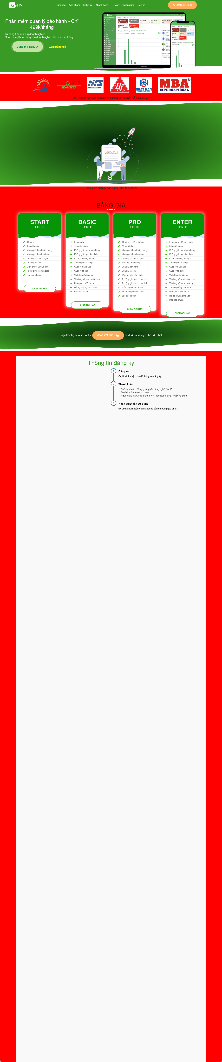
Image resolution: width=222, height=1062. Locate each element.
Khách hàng (102, 5)
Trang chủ (60, 5)
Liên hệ (141, 5)
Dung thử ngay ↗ (28, 46)
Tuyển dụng (128, 5)
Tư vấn (115, 5)
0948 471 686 (105, 335)
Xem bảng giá (58, 46)
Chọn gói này (39, 288)
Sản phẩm (74, 5)
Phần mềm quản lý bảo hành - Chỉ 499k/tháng (111, 187)
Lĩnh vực (87, 5)
